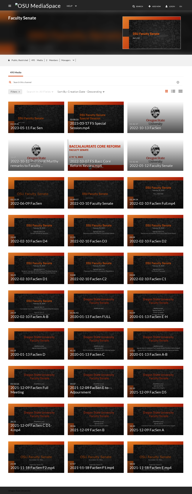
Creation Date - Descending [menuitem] (79, 91)
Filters (14, 91)
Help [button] (70, 6)
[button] (10, 6)
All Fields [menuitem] (39, 91)
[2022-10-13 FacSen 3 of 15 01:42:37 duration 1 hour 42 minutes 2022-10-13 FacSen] (155, 117)
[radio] (166, 91)
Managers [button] (66, 60)
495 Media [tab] (15, 72)
